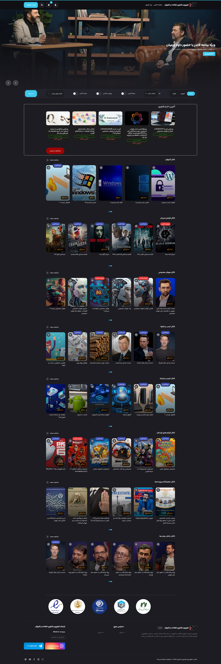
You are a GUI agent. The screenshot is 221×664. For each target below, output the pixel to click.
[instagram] (43, 659)
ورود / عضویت (30, 5)
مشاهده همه (54, 160)
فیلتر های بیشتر (57, 93)
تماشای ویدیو (209, 54)
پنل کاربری (148, 5)
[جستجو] (42, 5)
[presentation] (16, 83)
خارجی (100, 632)
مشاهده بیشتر (163, 134)
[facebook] (34, 659)
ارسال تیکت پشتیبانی (57, 637)
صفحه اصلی (158, 5)
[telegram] (25, 659)
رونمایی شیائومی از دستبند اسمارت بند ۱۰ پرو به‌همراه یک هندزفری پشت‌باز (58, 131)
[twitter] (38, 659)
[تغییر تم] (56, 5)
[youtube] (30, 659)
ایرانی (120, 632)
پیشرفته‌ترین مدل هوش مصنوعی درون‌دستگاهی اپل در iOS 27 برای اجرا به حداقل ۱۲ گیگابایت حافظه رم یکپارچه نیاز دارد (137, 133)
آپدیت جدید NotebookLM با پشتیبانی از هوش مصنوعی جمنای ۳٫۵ (110, 131)
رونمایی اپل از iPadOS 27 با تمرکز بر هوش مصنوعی (163, 130)
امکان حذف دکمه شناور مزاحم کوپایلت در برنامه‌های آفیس (84, 131)
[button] (111, 211)
